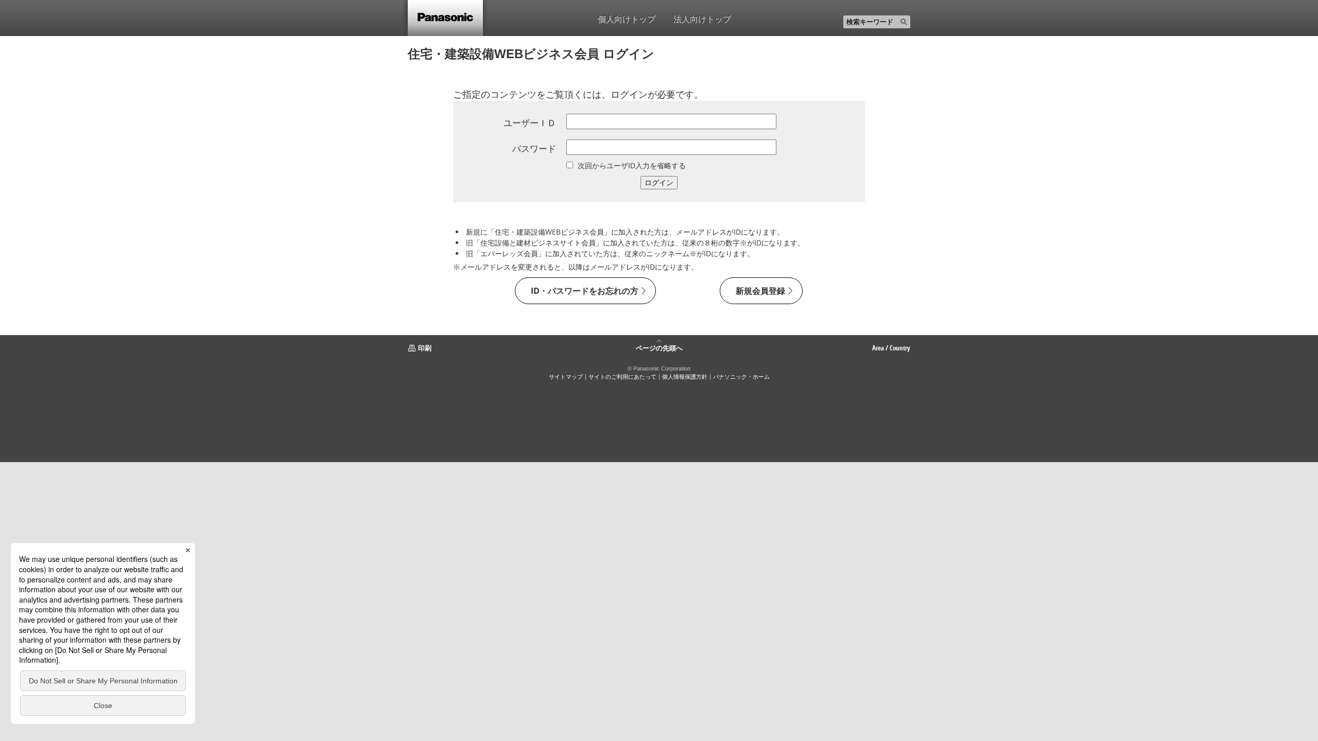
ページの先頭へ (659, 347)
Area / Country (891, 347)
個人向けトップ (626, 19)
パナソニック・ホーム (741, 377)
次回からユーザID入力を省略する (632, 165)
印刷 (424, 347)
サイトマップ (566, 377)
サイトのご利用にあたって (622, 377)
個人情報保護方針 (684, 377)
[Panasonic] (445, 18)
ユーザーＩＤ (530, 123)
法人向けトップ (702, 19)
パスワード (534, 148)
